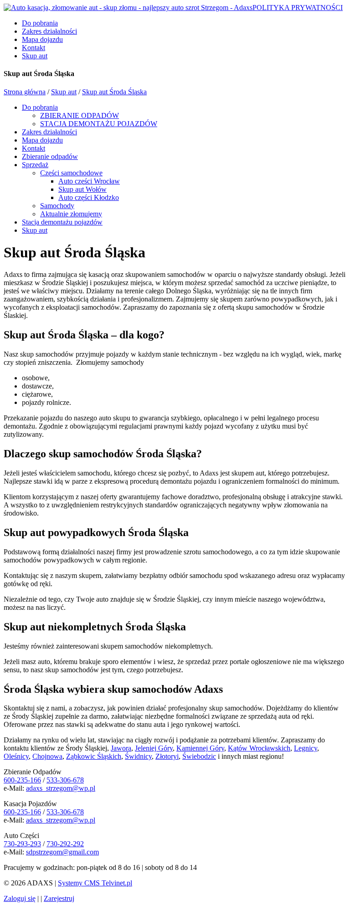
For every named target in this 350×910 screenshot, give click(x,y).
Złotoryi (167, 756)
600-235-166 (22, 780)
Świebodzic (199, 756)
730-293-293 (22, 844)
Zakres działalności (49, 31)
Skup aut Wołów (82, 189)
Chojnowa (47, 756)
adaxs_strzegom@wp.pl (60, 788)
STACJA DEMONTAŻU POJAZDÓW (98, 124)
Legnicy (305, 748)
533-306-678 (65, 780)
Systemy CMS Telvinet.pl (95, 883)
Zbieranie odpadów (50, 156)
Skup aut (34, 56)
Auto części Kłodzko (88, 197)
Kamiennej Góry (200, 748)
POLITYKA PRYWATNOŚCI (297, 7)
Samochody (57, 206)
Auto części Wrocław (89, 181)
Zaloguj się (20, 898)
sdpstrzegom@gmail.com (62, 852)
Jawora (121, 748)
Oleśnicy (16, 756)
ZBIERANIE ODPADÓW (79, 115)
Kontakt (33, 47)
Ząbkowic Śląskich (93, 756)
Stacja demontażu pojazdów (62, 222)
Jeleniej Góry (154, 748)
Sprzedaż (35, 165)
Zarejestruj (59, 898)
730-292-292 (65, 844)
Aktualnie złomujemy (71, 214)
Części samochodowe (71, 173)
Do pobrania (40, 23)
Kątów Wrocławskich (259, 748)
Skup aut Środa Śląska (114, 92)
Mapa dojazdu (42, 39)
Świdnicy (138, 756)
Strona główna (25, 92)
